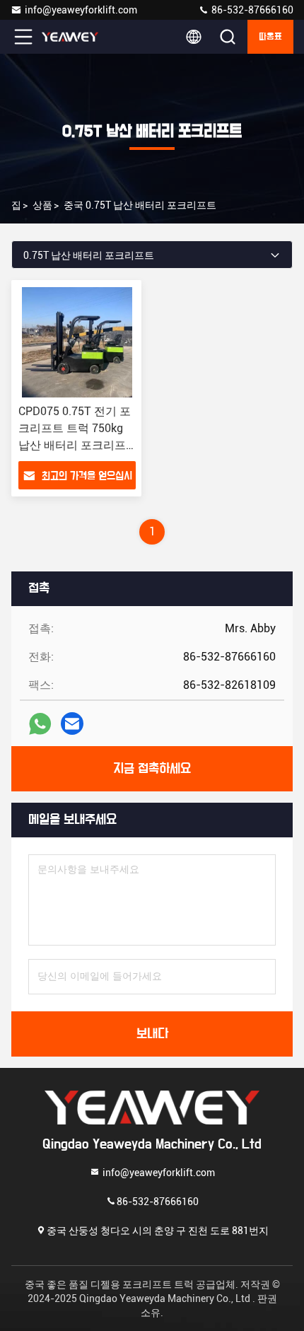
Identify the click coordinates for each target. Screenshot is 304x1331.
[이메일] (72, 723)
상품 (42, 205)
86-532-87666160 (251, 10)
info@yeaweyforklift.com (81, 10)
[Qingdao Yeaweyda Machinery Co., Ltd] (70, 37)
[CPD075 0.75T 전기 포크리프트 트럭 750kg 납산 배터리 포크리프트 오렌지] (77, 342)
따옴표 (270, 37)
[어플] (39, 723)
